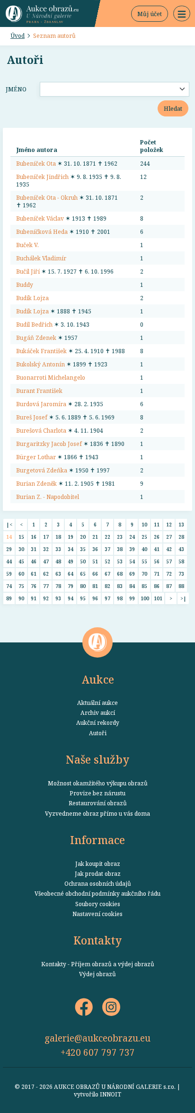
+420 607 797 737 (98, 1052)
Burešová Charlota (41, 430)
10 (144, 524)
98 (120, 598)
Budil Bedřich (34, 324)
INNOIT (110, 1094)
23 (120, 536)
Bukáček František (41, 351)
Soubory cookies (97, 903)
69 (132, 573)
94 (70, 598)
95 (83, 598)
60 (21, 573)
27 (169, 536)
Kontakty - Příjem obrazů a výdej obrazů (97, 964)
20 (83, 536)
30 (21, 548)
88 (181, 585)
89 (9, 598)
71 (157, 573)
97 (107, 598)
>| (183, 598)
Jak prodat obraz (98, 873)
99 (132, 598)
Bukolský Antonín (40, 364)
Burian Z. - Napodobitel (47, 496)
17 (46, 536)
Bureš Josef (31, 417)
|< (9, 524)
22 (107, 536)
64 (70, 573)
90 (21, 598)
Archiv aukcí (97, 712)
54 (132, 561)
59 (9, 573)
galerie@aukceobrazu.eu (97, 1038)
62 (46, 573)
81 (95, 585)
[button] (181, 14)
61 (33, 573)
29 (9, 548)
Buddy (24, 284)
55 (144, 561)
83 (120, 585)
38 (120, 548)
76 (33, 585)
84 (132, 585)
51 (95, 561)
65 (83, 573)
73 (181, 573)
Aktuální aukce (97, 702)
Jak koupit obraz (97, 863)
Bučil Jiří (28, 271)
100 (145, 598)
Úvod (17, 35)
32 (46, 548)
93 (58, 598)
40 (144, 548)
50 (83, 561)
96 (95, 598)
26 (157, 536)
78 (58, 585)
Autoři (97, 733)
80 (83, 585)
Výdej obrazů (97, 974)
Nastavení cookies (97, 913)
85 (144, 585)
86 (157, 585)
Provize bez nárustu (97, 793)
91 (33, 598)
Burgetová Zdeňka (41, 470)
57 (169, 561)
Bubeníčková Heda (42, 231)
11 (157, 524)
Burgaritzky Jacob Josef (49, 443)
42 (169, 548)
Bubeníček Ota (36, 163)
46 (33, 561)
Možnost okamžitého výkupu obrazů (98, 783)
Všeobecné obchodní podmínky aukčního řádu (97, 893)
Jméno (16, 89)
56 (157, 561)
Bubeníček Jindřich (42, 176)
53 (120, 561)
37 (107, 548)
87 (169, 585)
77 (46, 585)
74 (9, 585)
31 (33, 548)
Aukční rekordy (97, 722)
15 (21, 536)
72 (169, 573)
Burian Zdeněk (36, 483)
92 (46, 598)
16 (33, 536)
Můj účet (149, 13)
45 (21, 561)
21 (95, 536)
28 (181, 536)
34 (70, 548)
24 (132, 536)
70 (144, 573)
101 (158, 598)
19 (70, 536)
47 (46, 561)
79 (70, 585)
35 (83, 548)
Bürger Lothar (36, 457)
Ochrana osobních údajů (97, 883)
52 (107, 561)
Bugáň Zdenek (36, 337)
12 (169, 524)
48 (58, 561)
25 (144, 536)
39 (132, 548)
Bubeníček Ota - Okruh (47, 197)
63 (58, 573)
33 (58, 548)
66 (95, 573)
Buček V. (27, 244)
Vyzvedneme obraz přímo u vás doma (97, 813)
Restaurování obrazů (98, 803)
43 (181, 548)
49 (70, 561)
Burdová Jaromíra (41, 404)
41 (157, 548)
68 (120, 573)
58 (181, 561)
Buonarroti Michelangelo (50, 377)
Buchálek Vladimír (41, 258)
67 (107, 573)
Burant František (39, 390)
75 (21, 585)
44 (9, 561)
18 (58, 536)
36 (95, 548)
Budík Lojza (32, 298)
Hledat (173, 108)
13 (181, 524)
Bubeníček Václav (40, 218)
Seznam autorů (54, 35)
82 (107, 585)
